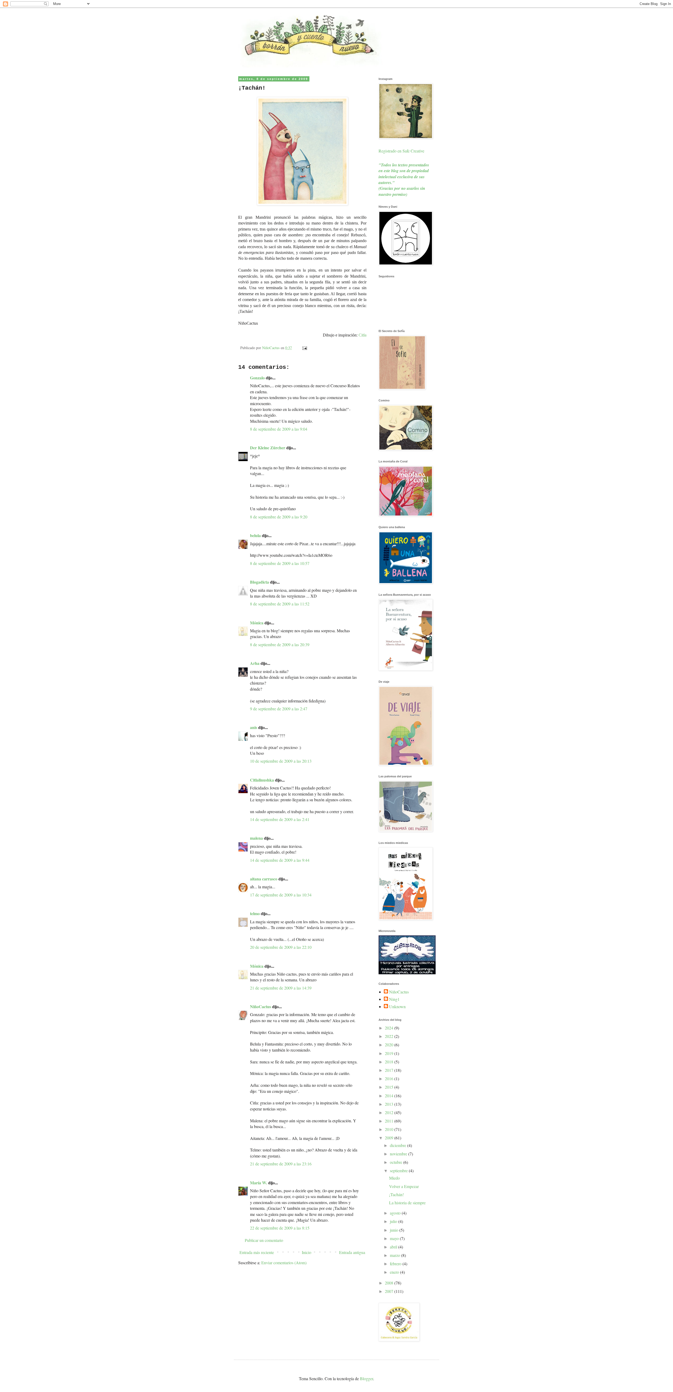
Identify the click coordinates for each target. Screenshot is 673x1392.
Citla (362, 335)
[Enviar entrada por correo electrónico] (304, 347)
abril (394, 1247)
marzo (395, 1255)
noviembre (399, 1153)
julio (394, 1221)
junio (394, 1230)
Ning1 (394, 999)
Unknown (397, 1006)
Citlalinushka (262, 780)
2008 (389, 1283)
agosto (396, 1213)
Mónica (256, 623)
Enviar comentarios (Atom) (284, 1262)
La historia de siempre (407, 1202)
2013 (389, 1104)
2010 (389, 1129)
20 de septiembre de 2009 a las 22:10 (281, 947)
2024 (389, 1028)
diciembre (398, 1145)
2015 (389, 1087)
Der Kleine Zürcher (267, 448)
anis (253, 727)
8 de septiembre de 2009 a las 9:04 (278, 429)
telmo (255, 913)
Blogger (366, 1378)
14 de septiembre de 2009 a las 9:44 (279, 860)
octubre (396, 1162)
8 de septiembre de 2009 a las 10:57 (279, 563)
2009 (389, 1137)
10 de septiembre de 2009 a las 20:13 (281, 761)
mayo (395, 1238)
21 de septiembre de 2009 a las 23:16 (281, 1163)
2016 (389, 1078)
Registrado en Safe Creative (401, 151)
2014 (389, 1095)
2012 (389, 1112)
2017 (389, 1070)
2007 (389, 1291)
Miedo (394, 1178)
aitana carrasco (263, 879)
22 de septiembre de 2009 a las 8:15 (279, 1228)
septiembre (399, 1170)
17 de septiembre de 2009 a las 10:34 (281, 895)
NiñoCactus (260, 1006)
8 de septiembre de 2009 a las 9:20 (278, 516)
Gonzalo (257, 378)
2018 (389, 1061)
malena (256, 838)
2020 (389, 1044)
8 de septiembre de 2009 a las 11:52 (279, 603)
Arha (254, 663)
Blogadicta (259, 582)
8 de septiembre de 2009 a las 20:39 (279, 644)
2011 (389, 1121)
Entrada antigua (352, 1252)
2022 (389, 1036)
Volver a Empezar (404, 1186)
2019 (389, 1053)
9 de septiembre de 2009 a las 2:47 (278, 708)
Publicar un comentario (264, 1240)
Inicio (306, 1252)
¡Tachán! (396, 1194)
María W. (258, 1183)
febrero (396, 1263)
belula (255, 535)
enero (395, 1272)
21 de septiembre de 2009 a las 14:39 (281, 988)
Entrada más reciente (256, 1252)
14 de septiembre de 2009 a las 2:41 (279, 819)
